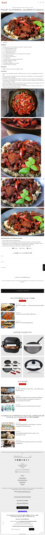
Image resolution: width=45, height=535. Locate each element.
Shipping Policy (22, 482)
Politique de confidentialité (22, 280)
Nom (2, 256)
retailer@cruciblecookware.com (24, 491)
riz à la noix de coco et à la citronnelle (18, 85)
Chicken (26, 7)
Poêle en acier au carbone (9, 69)
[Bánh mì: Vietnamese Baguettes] (8, 324)
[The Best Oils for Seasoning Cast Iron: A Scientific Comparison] (8, 443)
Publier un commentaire (22, 277)
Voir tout (22, 300)
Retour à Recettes (23, 290)
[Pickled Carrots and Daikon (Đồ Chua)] (8, 316)
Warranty (22, 484)
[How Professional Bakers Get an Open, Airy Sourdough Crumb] (8, 435)
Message (3, 267)
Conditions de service (34, 280)
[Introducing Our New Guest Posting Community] (8, 408)
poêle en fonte (19, 69)
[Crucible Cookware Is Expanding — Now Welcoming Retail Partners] (8, 390)
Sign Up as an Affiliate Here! (22, 503)
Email (2, 261)
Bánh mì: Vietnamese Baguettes (24, 322)
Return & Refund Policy (22, 480)
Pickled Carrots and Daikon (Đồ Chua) (26, 314)
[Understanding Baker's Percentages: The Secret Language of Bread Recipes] (8, 426)
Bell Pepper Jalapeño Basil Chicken (18, 7)
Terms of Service (22, 477)
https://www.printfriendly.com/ (13, 240)
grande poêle (12, 78)
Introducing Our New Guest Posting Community (28, 406)
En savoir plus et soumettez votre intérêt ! (22, 496)
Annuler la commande (22, 507)
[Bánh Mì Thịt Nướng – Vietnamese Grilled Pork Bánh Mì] (8, 307)
